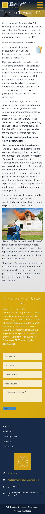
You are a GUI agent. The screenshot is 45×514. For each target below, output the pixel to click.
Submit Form (9, 408)
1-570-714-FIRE (13, 486)
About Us (7, 441)
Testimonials (9, 431)
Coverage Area (10, 436)
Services (7, 426)
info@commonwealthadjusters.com (23, 480)
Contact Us (8, 446)
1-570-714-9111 (13, 473)
